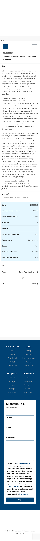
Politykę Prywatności (23, 463)
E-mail (8, 428)
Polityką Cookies (13, 486)
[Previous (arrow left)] (1, 40)
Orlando (13, 362)
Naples (12, 351)
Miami (12, 354)
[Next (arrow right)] (3, 40)
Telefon (9, 418)
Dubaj (28, 351)
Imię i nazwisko (11, 408)
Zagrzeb (27, 385)
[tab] (5, 46)
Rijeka (27, 389)
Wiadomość (10, 438)
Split (28, 378)
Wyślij (20, 500)
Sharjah (28, 362)
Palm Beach (12, 358)
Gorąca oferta (8, 52)
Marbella (11, 385)
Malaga (12, 381)
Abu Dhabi (29, 354)
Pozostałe (13, 365)
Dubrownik (28, 381)
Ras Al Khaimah (28, 358)
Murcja (12, 389)
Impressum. (23, 494)
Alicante (12, 378)
